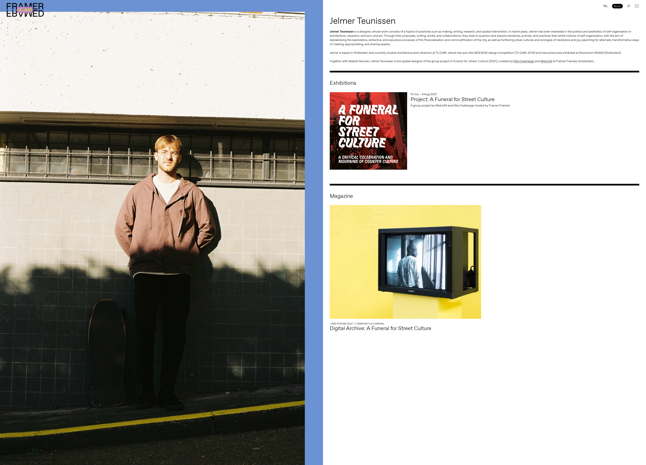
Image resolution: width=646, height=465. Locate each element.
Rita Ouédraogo (523, 61)
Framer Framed (25, 10)
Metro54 (546, 61)
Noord (617, 6)
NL (605, 6)
